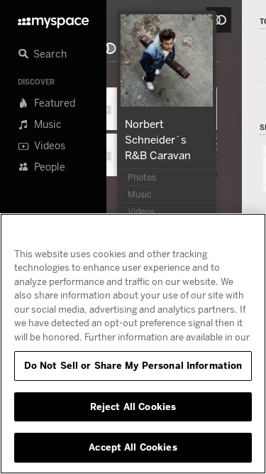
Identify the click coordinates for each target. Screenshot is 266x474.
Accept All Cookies (133, 447)
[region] (133, 343)
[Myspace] (53, 19)
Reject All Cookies (133, 406)
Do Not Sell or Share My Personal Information (133, 365)
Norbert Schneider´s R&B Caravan (158, 139)
